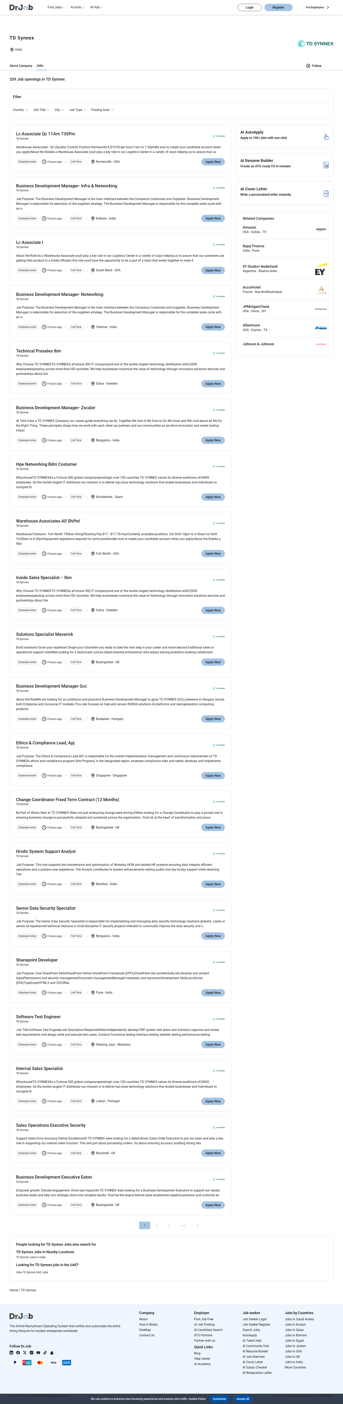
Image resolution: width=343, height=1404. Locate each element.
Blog (197, 1353)
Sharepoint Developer (37, 959)
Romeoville (103, 162)
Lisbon (100, 1101)
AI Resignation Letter (257, 1373)
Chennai (101, 327)
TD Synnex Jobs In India (30, 1257)
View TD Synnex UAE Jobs (32, 1272)
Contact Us (146, 1335)
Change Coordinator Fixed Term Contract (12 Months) (67, 799)
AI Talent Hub (252, 1340)
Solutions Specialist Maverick (44, 634)
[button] (219, 1399)
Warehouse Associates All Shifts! (48, 521)
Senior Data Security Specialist (45, 908)
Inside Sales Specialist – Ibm (44, 577)
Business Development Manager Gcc (51, 686)
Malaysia (124, 1044)
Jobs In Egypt (294, 1340)
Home (14, 1290)
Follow (317, 66)
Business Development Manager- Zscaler (55, 407)
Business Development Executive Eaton (54, 1177)
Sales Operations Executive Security (51, 1125)
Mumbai (102, 884)
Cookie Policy (197, 1398)
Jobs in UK (292, 1357)
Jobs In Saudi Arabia (299, 1319)
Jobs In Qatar (294, 1330)
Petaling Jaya (105, 1044)
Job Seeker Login (255, 1319)
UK (117, 662)
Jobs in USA (293, 1351)
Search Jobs (251, 1330)
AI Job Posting (204, 1324)
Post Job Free (203, 1319)
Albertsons (251, 325)
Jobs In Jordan (295, 1346)
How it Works (148, 1324)
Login (250, 7)
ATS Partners (203, 1335)
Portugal (114, 1101)
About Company (21, 66)
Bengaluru (103, 440)
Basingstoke (104, 662)
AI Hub (95, 7)
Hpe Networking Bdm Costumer (46, 464)
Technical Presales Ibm (38, 350)
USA (117, 162)
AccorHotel (252, 287)
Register (278, 7)
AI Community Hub (256, 1346)
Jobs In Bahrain (296, 1335)
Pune (99, 992)
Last (183, 1225)
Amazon (249, 227)
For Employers (315, 7)
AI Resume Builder (255, 1351)
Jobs (39, 65)
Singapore (103, 775)
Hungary (117, 719)
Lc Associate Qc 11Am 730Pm (45, 133)
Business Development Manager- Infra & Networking (66, 185)
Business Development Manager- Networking (59, 294)
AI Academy (202, 1364)
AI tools (76, 7)
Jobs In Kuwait (295, 1324)
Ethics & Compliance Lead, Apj (45, 742)
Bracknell (102, 1153)
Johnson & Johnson (258, 344)
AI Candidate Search (208, 1330)
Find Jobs (55, 7)
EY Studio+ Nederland (260, 266)
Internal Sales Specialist (39, 1068)
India (18, 49)
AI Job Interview (254, 1357)
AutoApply (250, 1335)
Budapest (102, 719)
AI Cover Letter (253, 1362)
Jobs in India (294, 1362)
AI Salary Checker (255, 1367)
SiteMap (145, 1330)
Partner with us (204, 1340)
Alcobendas (104, 497)
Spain (119, 497)
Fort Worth (103, 553)
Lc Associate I (29, 242)
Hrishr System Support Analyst (46, 851)
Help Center (202, 1359)
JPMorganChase (256, 307)
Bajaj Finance (253, 246)
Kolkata (101, 218)
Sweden (112, 383)
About (143, 1319)
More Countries (295, 1367)
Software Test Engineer (38, 1016)
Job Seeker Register (256, 1324)
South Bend (104, 270)
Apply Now (213, 162)
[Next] (198, 1225)
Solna (100, 383)
